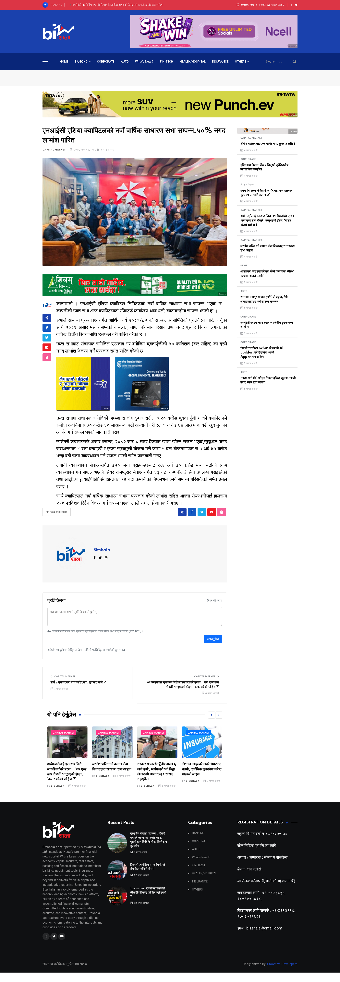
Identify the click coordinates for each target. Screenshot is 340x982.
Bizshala (102, 550)
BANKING (81, 61)
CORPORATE (105, 61)
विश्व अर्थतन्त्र (247, 184)
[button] (211, 715)
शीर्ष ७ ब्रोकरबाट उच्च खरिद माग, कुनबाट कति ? (78, 682)
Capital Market (54, 149)
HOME (64, 61)
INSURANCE (220, 61)
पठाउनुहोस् (213, 639)
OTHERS (240, 61)
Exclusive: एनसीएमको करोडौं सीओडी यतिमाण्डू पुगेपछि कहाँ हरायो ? (117, 4)
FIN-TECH (166, 61)
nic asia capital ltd (56, 511)
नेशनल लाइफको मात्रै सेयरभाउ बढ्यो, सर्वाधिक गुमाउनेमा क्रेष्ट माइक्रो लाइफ (156, 769)
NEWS (244, 265)
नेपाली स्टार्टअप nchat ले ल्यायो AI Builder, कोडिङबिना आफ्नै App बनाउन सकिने (261, 352)
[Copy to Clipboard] (46, 357)
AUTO (125, 61)
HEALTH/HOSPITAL (193, 61)
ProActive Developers (282, 964)
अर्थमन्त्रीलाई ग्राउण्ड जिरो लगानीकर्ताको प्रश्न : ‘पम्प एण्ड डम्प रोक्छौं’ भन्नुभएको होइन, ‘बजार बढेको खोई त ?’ (183, 685)
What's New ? (144, 61)
